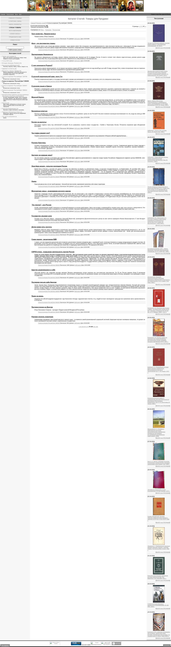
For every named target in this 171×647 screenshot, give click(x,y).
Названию (48, 30)
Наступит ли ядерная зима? (42, 155)
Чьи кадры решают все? (41, 133)
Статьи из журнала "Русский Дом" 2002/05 (15, 81)
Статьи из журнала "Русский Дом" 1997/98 (14, 76)
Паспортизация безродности (42, 54)
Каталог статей (41, 23)
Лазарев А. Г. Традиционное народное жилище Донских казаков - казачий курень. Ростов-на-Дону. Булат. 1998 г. (159, 548)
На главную (5, 645)
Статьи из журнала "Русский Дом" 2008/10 (14, 90)
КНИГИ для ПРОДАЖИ (163, 48)
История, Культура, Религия (10, 63)
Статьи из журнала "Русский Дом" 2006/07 (14, 85)
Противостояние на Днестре (42, 307)
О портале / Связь (15, 21)
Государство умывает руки (42, 216)
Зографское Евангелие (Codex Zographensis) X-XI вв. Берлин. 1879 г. (159, 490)
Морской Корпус (38, 97)
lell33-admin (77, 38)
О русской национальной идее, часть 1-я (47, 76)
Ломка (34, 181)
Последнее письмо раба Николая (44, 282)
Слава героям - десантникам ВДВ (44, 239)
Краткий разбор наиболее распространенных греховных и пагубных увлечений (15, 95)
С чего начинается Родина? (42, 65)
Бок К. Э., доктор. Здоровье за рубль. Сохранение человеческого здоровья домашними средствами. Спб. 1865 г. (159, 463)
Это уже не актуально (8, 116)
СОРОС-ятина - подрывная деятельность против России (53, 252)
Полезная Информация (9, 108)
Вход (16, 14)
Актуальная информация (9, 65)
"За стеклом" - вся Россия (41, 205)
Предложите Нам (15, 37)
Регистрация (10, 14)
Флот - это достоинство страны (43, 43)
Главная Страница (15, 18)
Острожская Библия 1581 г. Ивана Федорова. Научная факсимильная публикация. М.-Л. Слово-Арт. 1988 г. (158, 250)
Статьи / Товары (15, 27)
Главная (3, 14)
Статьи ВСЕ (5, 61)
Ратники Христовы (39, 143)
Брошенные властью (39, 111)
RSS (20, 14)
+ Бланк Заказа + (15, 34)
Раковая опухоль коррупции (42, 317)
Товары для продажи (8, 56)
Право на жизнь (37, 296)
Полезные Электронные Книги (11, 112)
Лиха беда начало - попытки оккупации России (49, 166)
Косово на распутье (39, 122)
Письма (4, 103)
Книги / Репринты (15, 24)
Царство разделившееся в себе (43, 270)
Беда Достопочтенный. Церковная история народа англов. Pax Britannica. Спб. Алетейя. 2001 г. (158, 577)
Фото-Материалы (15, 30)
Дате (42, 30)
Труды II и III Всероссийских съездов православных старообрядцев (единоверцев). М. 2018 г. (158, 44)
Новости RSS (15, 40)
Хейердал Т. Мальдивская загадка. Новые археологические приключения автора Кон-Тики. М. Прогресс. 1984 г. (158, 159)
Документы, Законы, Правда (10, 71)
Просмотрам (56, 30)
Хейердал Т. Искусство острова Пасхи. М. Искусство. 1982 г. (157, 131)
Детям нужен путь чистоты (42, 227)
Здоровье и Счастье (8, 68)
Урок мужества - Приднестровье (44, 34)
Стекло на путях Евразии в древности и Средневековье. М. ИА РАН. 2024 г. (158, 605)
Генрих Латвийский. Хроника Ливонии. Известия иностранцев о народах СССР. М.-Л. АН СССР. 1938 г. (158, 518)
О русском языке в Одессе (42, 86)
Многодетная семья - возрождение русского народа (51, 191)
